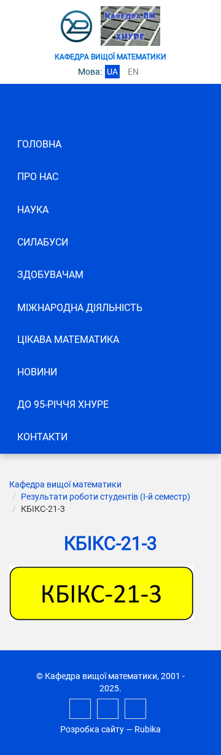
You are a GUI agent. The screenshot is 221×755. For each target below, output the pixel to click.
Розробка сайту (92, 729)
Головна (39, 144)
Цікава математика (68, 339)
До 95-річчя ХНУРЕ (63, 404)
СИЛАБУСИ (42, 242)
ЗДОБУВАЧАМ (50, 274)
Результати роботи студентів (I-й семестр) (105, 496)
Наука (32, 210)
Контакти (42, 437)
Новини (37, 372)
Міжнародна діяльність (79, 308)
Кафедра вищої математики (65, 484)
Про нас (37, 176)
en (133, 72)
